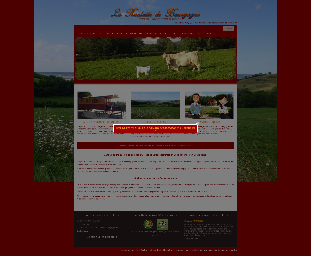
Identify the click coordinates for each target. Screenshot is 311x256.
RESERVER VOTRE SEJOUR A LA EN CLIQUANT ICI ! (155, 129)
